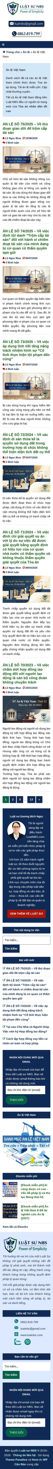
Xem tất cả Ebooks (15, 1226)
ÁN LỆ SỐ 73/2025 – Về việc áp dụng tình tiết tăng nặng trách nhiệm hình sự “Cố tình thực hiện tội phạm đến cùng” (26, 350)
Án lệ (26, 52)
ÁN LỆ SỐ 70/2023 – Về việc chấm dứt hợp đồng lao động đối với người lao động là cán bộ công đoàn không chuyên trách (26, 673)
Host (35, 1459)
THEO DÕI (16, 1099)
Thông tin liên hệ (24, 1455)
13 (32, 799)
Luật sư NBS (28, 1450)
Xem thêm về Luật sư (26, 913)
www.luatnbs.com (31, 1335)
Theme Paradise (16, 1459)
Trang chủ (13, 52)
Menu (26, 44)
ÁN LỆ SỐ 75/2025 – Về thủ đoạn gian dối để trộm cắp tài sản (25, 128)
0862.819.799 (29, 1322)
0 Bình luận (12, 142)
